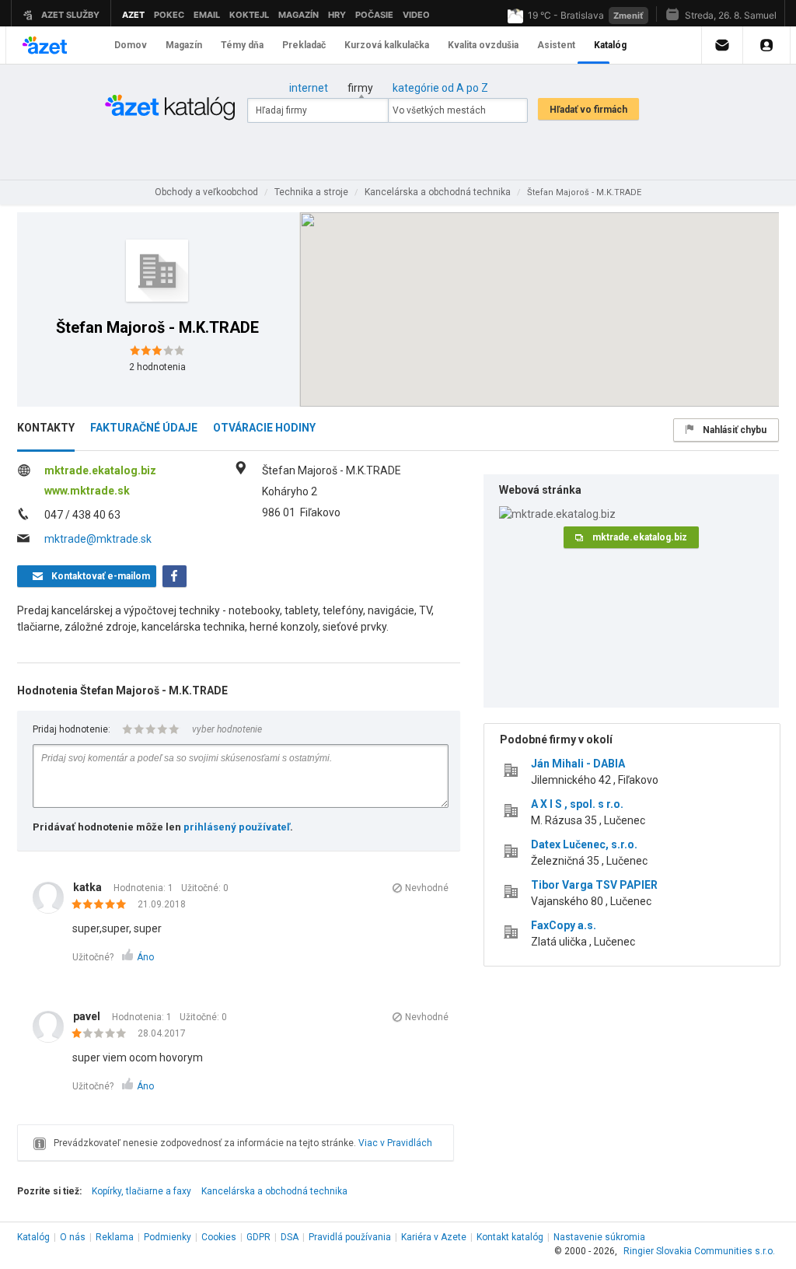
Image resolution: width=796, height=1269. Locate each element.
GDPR (258, 1237)
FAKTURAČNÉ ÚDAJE (143, 427)
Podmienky (167, 1237)
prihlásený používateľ (236, 827)
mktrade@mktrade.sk (98, 539)
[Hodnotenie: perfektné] (103, 905)
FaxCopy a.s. (563, 925)
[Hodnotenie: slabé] (103, 1034)
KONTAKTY (46, 427)
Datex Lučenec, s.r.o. (584, 844)
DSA (289, 1237)
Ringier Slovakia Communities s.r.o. (699, 1251)
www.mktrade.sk (87, 490)
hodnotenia (157, 367)
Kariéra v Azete (433, 1237)
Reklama (115, 1237)
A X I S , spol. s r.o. (577, 804)
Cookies (218, 1237)
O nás (73, 1237)
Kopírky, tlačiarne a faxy (141, 1191)
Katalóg (33, 1237)
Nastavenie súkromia (599, 1237)
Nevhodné (427, 888)
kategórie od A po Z (440, 88)
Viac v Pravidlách (395, 1143)
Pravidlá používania (350, 1237)
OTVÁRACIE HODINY (264, 427)
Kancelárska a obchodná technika (274, 1191)
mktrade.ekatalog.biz (100, 470)
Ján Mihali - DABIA (578, 763)
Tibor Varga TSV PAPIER (594, 885)
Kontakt (510, 1237)
